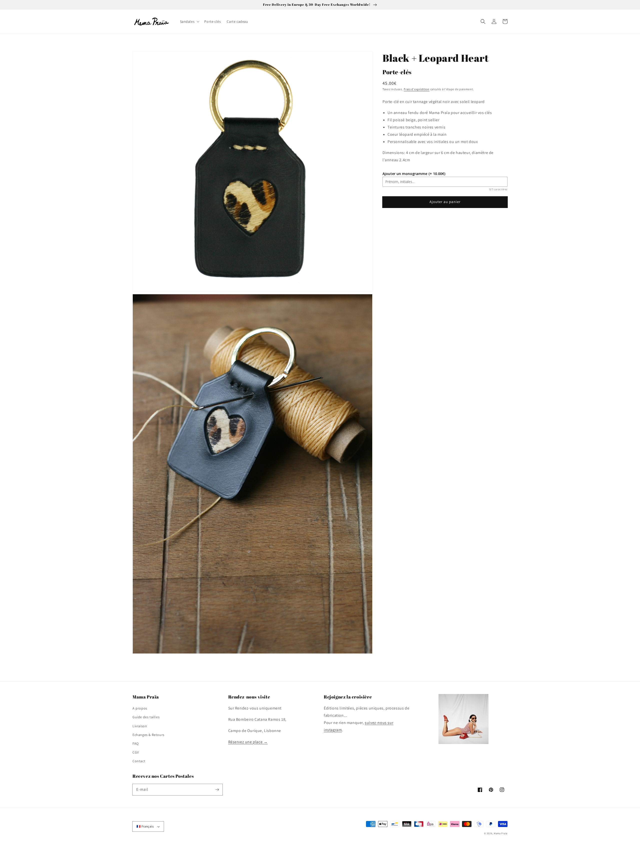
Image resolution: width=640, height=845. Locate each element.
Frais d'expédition (417, 89)
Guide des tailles (146, 717)
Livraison (139, 726)
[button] (483, 21)
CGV (135, 752)
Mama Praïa (501, 833)
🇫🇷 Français (145, 826)
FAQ (135, 743)
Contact (138, 761)
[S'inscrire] (217, 789)
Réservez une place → (248, 741)
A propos (139, 708)
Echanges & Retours (148, 734)
